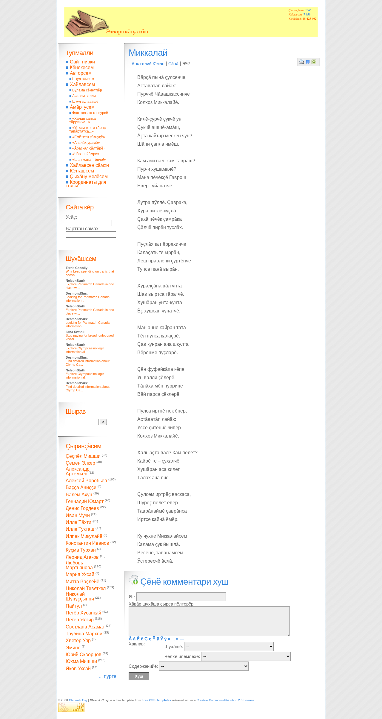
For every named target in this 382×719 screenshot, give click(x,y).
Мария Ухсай (80, 574)
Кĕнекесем (82, 67)
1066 (308, 10)
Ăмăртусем (82, 107)
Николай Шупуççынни (80, 596)
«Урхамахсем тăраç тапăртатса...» (87, 129)
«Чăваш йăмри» (85, 154)
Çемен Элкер (80, 463)
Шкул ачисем (83, 79)
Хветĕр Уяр (78, 640)
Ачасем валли (84, 96)
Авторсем (81, 73)
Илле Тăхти (78, 522)
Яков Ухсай (78, 668)
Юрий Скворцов (83, 654)
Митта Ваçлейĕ (82, 581)
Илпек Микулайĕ (84, 536)
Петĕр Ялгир (80, 619)
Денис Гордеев (82, 508)
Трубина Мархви (84, 633)
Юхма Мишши (81, 661)
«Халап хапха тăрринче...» (82, 120)
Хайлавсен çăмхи (89, 165)
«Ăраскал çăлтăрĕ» (88, 148)
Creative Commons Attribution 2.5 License (225, 700)
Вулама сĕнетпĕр (87, 90)
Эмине (73, 647)
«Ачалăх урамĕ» (86, 143)
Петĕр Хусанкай (83, 612)
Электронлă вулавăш (126, 31)
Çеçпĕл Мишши (83, 456)
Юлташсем (82, 170)
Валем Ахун (79, 494)
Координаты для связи (86, 184)
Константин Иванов (87, 543)
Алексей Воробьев (86, 480)
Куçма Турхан (81, 550)
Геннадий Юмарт (85, 501)
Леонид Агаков (82, 557)
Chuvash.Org (78, 700)
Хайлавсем (82, 84)
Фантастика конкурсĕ (90, 113)
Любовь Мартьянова (79, 565)
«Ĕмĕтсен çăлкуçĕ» (88, 137)
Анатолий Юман (148, 63)
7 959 (307, 14)
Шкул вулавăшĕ (85, 101)
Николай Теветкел (86, 588)
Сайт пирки (82, 61)
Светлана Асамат (85, 626)
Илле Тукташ (80, 529)
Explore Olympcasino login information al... (85, 350)
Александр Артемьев (78, 471)
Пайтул (74, 605)
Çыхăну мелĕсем (89, 176)
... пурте (107, 676)
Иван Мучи (78, 515)
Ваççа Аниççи (81, 487)
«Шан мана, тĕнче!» (89, 160)
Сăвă (173, 63)
